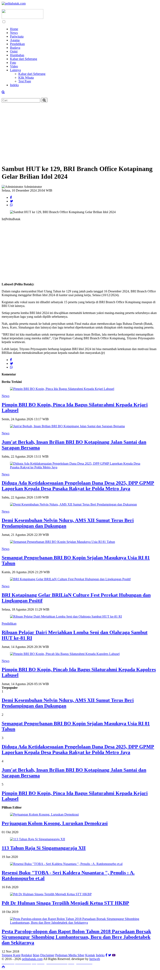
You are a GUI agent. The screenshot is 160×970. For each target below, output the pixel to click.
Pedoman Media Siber (69, 955)
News (14, 32)
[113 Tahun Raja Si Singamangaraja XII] (37, 839)
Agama (15, 40)
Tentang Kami (11, 955)
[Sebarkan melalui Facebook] (11, 197)
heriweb (94, 959)
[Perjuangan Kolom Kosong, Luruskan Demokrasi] (44, 814)
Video (14, 66)
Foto (13, 62)
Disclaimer (47, 955)
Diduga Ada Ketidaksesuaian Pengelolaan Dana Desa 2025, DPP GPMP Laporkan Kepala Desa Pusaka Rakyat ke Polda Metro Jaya (78, 485)
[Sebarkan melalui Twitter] (11, 201)
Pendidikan (17, 44)
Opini (14, 51)
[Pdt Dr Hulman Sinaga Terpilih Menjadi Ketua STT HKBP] (51, 894)
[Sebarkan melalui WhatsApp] (11, 205)
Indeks (14, 85)
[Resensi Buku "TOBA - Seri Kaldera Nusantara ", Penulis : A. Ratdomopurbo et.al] (66, 864)
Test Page (24, 81)
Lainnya (15, 70)
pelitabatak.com (32, 959)
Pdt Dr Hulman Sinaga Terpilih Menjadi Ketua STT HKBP (65, 903)
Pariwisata (17, 36)
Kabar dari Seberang (23, 59)
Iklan (36, 955)
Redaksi (26, 955)
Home (14, 29)
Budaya (15, 47)
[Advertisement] (80, 132)
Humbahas (17, 55)
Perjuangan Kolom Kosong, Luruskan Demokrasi (55, 823)
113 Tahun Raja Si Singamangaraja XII (44, 848)
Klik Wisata (26, 77)
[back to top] (3, 966)
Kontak (90, 955)
